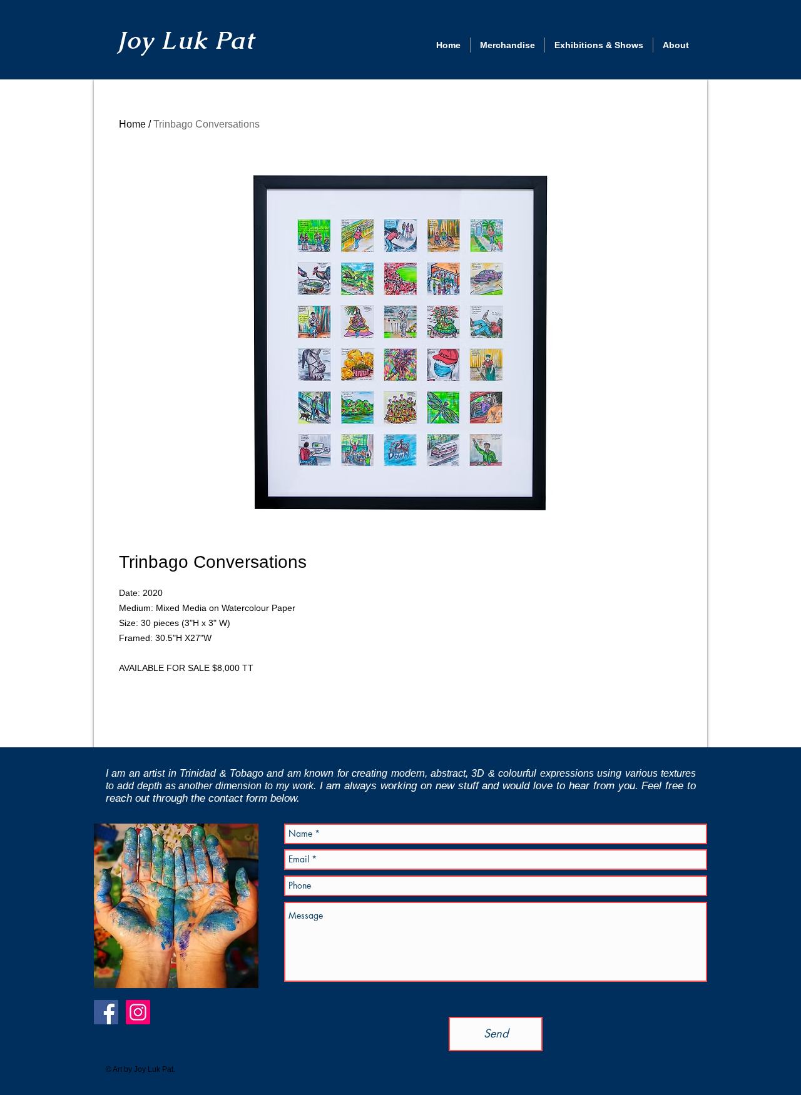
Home (132, 124)
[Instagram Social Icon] (138, 1012)
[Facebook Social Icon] (106, 1012)
